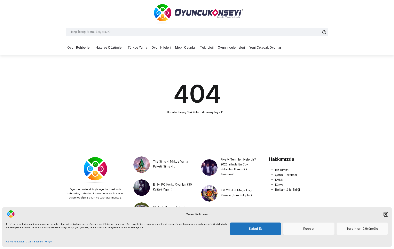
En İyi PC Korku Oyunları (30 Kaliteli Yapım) (172, 186)
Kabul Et (255, 229)
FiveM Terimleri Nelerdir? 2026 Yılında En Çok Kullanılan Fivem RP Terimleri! (238, 166)
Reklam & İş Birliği (287, 190)
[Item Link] (141, 164)
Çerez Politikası (15, 241)
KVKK (279, 180)
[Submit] (324, 32)
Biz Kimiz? (282, 170)
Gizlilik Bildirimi (34, 241)
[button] (386, 214)
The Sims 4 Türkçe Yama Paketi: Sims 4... (170, 163)
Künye (48, 241)
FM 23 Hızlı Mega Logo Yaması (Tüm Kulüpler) (237, 192)
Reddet (309, 229)
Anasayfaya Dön (214, 112)
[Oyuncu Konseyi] (197, 14)
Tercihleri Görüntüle (362, 229)
